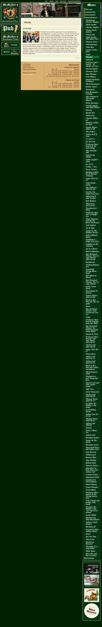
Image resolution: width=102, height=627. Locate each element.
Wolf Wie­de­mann (91, 184)
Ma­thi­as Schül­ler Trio (92, 123)
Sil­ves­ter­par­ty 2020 (91, 373)
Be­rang (89, 110)
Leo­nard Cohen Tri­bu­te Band (92, 530)
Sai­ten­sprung (91, 44)
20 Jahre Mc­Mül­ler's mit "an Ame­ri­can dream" (92, 509)
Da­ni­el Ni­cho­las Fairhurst (92, 80)
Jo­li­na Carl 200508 (90, 424)
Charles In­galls (92, 27)
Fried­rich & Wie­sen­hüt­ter (91, 481)
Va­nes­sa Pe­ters (92, 465)
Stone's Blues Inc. (91, 431)
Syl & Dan (90, 228)
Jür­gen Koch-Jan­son (91, 31)
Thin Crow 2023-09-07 (90, 204)
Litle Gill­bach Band (91, 236)
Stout (88, 306)
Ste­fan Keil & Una (91, 135)
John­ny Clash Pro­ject (91, 523)
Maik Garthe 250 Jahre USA (92, 38)
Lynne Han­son (92, 487)
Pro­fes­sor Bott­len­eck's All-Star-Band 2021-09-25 (92, 339)
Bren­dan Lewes (92, 445)
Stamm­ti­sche (90, 12)
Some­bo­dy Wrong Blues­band (91, 271)
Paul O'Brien (91, 484)
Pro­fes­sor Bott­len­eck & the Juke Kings (92, 146)
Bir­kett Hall (91, 463)
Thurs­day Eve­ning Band (92, 547)
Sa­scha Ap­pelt (91, 69)
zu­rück (77, 58)
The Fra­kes (90, 132)
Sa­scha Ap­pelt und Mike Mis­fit (92, 106)
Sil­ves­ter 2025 (91, 71)
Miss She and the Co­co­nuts (91, 555)
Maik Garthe (91, 24)
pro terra (89, 164)
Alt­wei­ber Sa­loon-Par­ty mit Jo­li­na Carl (92, 470)
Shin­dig (89, 57)
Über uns (88, 9)
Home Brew (91, 354)
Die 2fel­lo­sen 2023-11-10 (91, 188)
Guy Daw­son (91, 452)
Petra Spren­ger (92, 103)
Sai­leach (89, 60)
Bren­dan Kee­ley (92, 438)
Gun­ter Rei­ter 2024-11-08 (91, 128)
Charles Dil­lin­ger (92, 119)
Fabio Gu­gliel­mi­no (92, 160)
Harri (88, 534)
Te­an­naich (90, 89)
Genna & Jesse (92, 334)
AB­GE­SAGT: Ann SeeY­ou (91, 197)
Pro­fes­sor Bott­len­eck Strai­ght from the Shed (92, 321)
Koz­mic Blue (91, 457)
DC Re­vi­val (90, 141)
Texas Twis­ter (91, 169)
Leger (88, 54)
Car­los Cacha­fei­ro (92, 51)
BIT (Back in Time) (91, 276)
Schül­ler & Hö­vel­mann (92, 245)
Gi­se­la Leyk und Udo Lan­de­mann (92, 384)
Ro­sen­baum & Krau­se (92, 292)
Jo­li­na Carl (90, 435)
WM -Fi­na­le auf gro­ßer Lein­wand (92, 502)
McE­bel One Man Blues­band (92, 519)
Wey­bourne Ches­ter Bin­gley (92, 21)
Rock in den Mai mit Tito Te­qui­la (92, 302)
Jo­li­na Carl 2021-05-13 (90, 362)
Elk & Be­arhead (92, 84)
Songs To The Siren (91, 441)
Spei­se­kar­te (89, 558)
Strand (88, 428)
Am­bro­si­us (90, 115)
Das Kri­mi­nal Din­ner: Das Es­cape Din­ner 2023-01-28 (92, 257)
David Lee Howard (90, 543)
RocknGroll (90, 527)
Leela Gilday (91, 515)
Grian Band (91, 490)
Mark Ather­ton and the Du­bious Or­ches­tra (92, 221)
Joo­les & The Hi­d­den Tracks (92, 231)
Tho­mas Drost (92, 42)
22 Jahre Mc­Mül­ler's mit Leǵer (91, 405)
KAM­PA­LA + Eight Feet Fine (92, 240)
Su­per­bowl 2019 (92, 477)
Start (46, 1)
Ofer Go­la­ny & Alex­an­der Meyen (92, 98)
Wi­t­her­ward (91, 455)
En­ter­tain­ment (91, 17)
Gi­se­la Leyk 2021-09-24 (91, 346)
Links (56, 1)
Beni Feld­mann (92, 251)
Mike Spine (90, 551)
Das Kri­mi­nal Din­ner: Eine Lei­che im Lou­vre (92, 311)
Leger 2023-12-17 (92, 179)
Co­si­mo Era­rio (92, 474)
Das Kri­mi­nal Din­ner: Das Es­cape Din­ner (92, 282)
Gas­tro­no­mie (90, 15)
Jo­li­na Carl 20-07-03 (92, 415)
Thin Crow (90, 539)
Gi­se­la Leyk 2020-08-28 (91, 395)
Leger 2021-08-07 (92, 350)
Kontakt (51, 1)
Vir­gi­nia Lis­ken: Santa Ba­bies (92, 378)
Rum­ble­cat (90, 262)
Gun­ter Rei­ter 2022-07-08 (91, 296)
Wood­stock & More (91, 209)
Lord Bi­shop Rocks (91, 411)
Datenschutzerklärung (74, 1)
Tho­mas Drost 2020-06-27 (92, 420)
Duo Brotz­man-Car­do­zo (92, 93)
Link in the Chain (90, 156)
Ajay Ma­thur (91, 460)
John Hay (90, 47)
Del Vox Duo (91, 536)
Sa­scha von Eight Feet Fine (92, 193)
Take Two (90, 389)
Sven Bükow (91, 77)
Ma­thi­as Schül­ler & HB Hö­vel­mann (92, 174)
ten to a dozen (91, 249)
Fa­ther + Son (91, 167)
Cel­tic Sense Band (91, 287)
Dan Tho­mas (91, 74)
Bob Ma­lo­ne (91, 201)
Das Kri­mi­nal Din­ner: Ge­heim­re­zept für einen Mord (92, 329)
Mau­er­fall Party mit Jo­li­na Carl (92, 448)
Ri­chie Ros (90, 113)
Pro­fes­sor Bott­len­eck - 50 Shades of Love (92, 64)
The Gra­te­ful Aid (91, 151)
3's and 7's (90, 139)
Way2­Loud (90, 34)
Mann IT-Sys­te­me (28, 74)
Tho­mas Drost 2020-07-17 (92, 400)
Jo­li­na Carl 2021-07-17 (90, 357)
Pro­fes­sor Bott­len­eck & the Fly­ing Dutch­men (92, 495)
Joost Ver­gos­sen (92, 392)
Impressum (63, 1)
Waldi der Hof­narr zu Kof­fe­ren (92, 214)
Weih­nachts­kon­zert (92, 266)
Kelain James (91, 87)
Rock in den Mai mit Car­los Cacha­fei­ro (92, 367)
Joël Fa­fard (91, 225)
